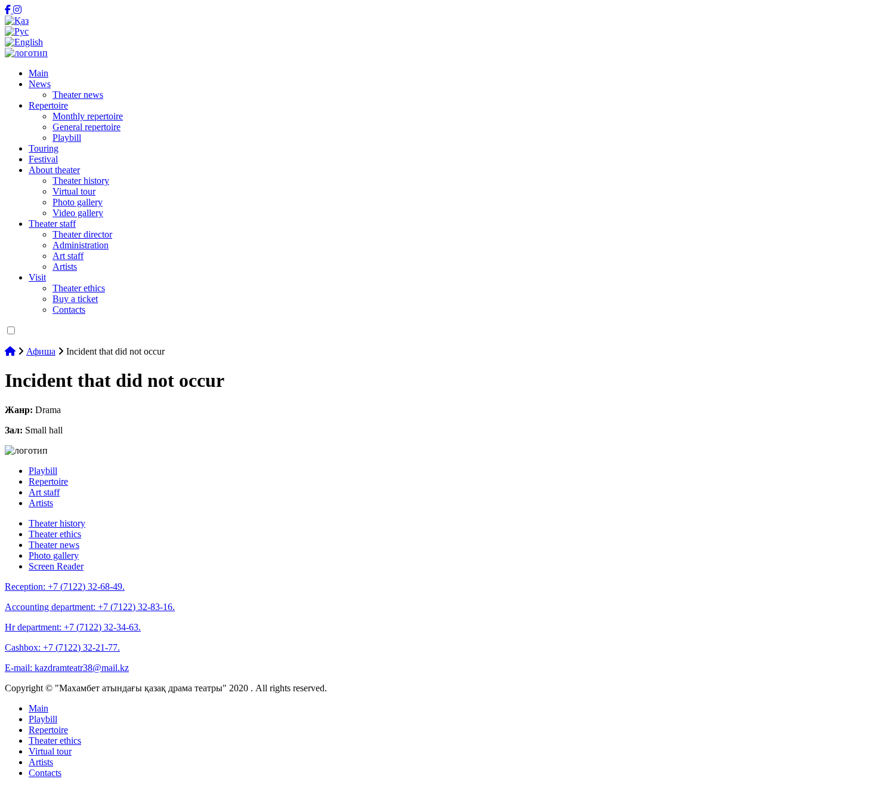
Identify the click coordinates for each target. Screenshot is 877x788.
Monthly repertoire (88, 116)
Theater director (82, 234)
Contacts (69, 309)
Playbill (67, 138)
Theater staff (52, 223)
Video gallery (78, 213)
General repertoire (87, 127)
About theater (54, 170)
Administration (81, 245)
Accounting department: (90, 607)
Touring (43, 148)
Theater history (81, 181)
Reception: (65, 586)
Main (38, 73)
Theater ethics (79, 288)
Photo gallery (78, 202)
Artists (65, 266)
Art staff (68, 256)
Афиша (40, 351)
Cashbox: (62, 647)
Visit (37, 277)
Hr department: (73, 627)
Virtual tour (74, 191)
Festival (43, 159)
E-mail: (67, 668)
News (40, 84)
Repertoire (48, 105)
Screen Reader (56, 566)
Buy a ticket (75, 299)
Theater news (78, 95)
